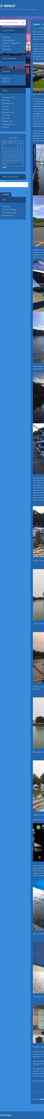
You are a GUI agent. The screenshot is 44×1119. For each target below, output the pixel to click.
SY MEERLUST (7, 6)
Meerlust (5, 81)
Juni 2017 (5, 106)
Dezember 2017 (8, 103)
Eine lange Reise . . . (10, 40)
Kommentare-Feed (9, 212)
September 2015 (8, 124)
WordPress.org (7, 215)
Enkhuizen (6, 37)
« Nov (4, 167)
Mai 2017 (5, 109)
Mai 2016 (5, 115)
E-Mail (2, 181)
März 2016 (6, 118)
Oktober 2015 (7, 121)
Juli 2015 (5, 127)
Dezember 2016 (8, 112)
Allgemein (6, 78)
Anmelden (6, 207)
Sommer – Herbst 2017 (11, 43)
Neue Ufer (6, 46)
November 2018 (8, 97)
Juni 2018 (5, 100)
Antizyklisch (6, 49)
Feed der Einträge (9, 209)
